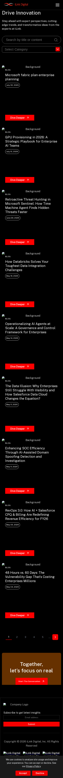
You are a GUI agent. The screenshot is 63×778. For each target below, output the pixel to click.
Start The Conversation (29, 681)
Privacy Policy (33, 766)
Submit (31, 724)
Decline (40, 773)
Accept (23, 773)
